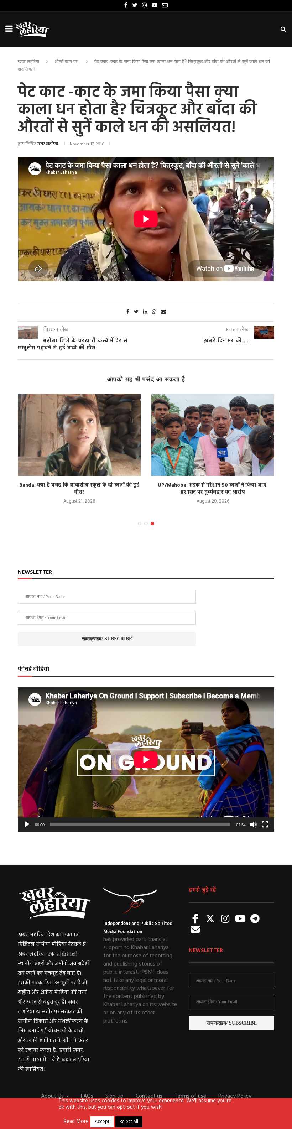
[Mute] (253, 824)
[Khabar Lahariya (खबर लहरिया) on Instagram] (225, 919)
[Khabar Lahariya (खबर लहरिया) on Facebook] (195, 919)
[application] (146, 759)
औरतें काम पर (66, 61)
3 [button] (152, 523)
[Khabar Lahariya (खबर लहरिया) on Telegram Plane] (255, 919)
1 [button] (139, 523)
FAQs (87, 1096)
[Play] (27, 824)
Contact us (149, 1096)
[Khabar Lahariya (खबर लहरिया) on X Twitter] (210, 919)
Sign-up (114, 1096)
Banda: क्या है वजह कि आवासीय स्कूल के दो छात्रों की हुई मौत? (79, 488)
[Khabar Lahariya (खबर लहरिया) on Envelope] (195, 930)
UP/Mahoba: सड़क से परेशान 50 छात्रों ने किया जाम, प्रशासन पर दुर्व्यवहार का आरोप (213, 488)
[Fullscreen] (264, 824)
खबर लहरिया (28, 61)
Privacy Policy (234, 1096)
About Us (53, 1096)
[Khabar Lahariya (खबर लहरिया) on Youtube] (240, 919)
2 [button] (146, 523)
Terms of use (190, 1096)
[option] (79, 449)
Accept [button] (102, 1121)
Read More (76, 1122)
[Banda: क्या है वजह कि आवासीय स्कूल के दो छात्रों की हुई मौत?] (79, 435)
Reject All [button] (129, 1121)
